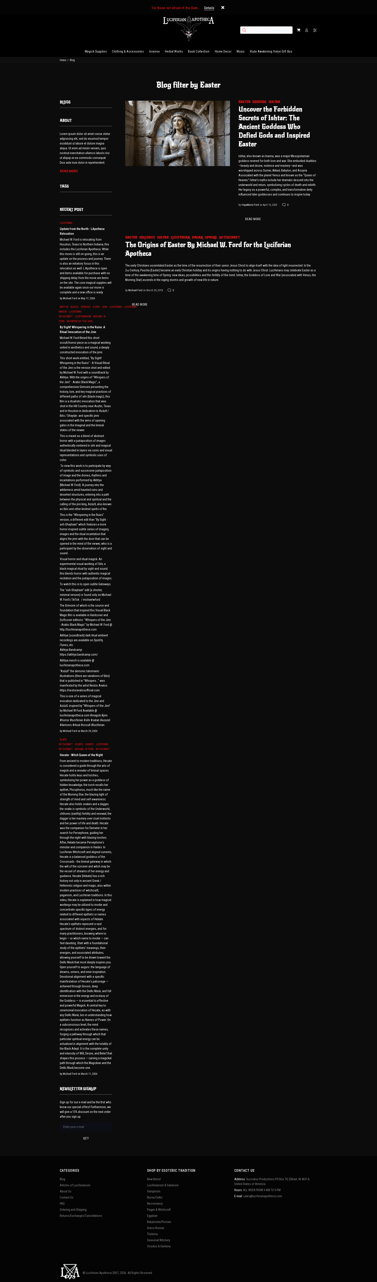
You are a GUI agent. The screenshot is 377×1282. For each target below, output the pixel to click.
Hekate (89, 744)
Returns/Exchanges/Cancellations (81, 1215)
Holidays (147, 237)
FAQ (62, 1203)
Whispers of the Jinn (80, 321)
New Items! (154, 1179)
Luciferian (180, 237)
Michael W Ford (84, 749)
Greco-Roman (155, 1228)
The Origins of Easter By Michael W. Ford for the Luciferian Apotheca (208, 249)
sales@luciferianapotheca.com (262, 1196)
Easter (244, 102)
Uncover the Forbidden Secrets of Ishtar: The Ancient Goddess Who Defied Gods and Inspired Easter (274, 126)
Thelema (152, 1234)
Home (63, 60)
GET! (86, 1138)
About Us (65, 1191)
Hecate (79, 744)
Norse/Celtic (155, 1197)
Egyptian (152, 1215)
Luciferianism (83, 316)
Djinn (96, 306)
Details (209, 8)
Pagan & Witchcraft (159, 1209)
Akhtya (64, 306)
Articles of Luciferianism (75, 1185)
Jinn (104, 306)
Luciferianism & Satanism (163, 1185)
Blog (62, 1179)
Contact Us (67, 1197)
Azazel (74, 306)
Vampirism (153, 1191)
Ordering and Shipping (73, 1209)
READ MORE (253, 219)
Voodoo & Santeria (159, 1246)
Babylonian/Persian (159, 1222)
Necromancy (155, 1203)
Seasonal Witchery (158, 1240)
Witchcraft (229, 237)
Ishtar (274, 102)
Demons (86, 306)
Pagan (197, 237)
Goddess (259, 102)
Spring (211, 237)
